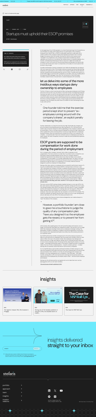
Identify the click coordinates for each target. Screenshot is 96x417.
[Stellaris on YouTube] (61, 390)
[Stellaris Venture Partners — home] (5, 5)
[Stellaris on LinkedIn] (49, 390)
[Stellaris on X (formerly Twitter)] (55, 390)
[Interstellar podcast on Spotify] (49, 396)
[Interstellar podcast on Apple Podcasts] (55, 396)
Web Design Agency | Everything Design (86, 401)
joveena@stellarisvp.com (29, 356)
